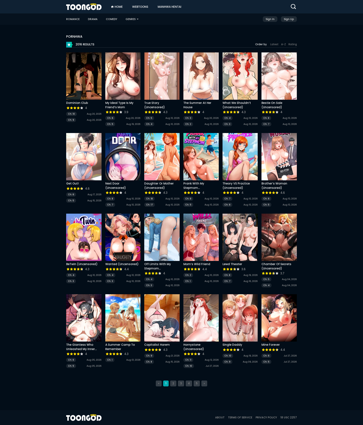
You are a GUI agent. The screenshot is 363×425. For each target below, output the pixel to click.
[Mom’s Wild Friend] (201, 238)
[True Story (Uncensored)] (162, 76)
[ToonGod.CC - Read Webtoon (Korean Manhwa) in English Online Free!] (84, 6)
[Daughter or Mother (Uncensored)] (162, 157)
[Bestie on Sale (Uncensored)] (279, 76)
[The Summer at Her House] (201, 76)
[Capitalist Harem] (162, 318)
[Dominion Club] (84, 76)
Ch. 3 (188, 118)
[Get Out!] (84, 157)
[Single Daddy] (240, 318)
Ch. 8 (266, 118)
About (220, 417)
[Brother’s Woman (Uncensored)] (279, 157)
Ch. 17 (149, 204)
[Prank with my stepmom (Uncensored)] (201, 157)
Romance (73, 19)
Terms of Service (240, 417)
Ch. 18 (149, 198)
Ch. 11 (188, 359)
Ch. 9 (71, 119)
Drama (93, 19)
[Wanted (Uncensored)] (123, 238)
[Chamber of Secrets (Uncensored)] (279, 238)
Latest (274, 44)
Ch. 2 (188, 124)
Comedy (111, 19)
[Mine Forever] (279, 318)
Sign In (270, 19)
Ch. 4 (149, 124)
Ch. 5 (110, 124)
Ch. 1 (188, 281)
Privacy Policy (266, 417)
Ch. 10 (71, 113)
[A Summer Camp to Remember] (123, 318)
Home (118, 7)
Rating (293, 44)
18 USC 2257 (288, 417)
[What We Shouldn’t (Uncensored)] (240, 76)
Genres (131, 19)
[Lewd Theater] (240, 238)
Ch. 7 (266, 124)
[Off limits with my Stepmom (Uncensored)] (162, 238)
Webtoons (140, 7)
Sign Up (289, 19)
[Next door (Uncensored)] (123, 157)
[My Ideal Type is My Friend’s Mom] (123, 76)
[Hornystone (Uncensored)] (201, 318)
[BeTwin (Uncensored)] (84, 238)
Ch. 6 (110, 118)
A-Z (283, 44)
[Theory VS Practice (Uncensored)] (240, 157)
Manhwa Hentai (169, 7)
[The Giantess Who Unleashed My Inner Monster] (84, 318)
